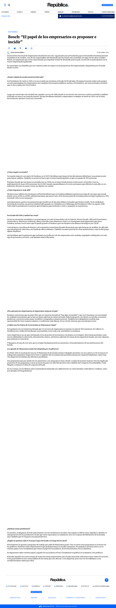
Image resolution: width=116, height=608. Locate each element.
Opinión (48, 586)
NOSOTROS (52, 597)
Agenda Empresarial (102, 586)
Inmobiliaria (72, 586)
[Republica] (58, 5)
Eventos (86, 586)
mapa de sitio (15, 597)
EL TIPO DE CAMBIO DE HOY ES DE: (72, 16)
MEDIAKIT (34, 597)
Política (25, 586)
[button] (9, 48)
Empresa (36, 586)
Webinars (59, 586)
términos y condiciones (75, 597)
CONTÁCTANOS (100, 597)
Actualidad (12, 586)
